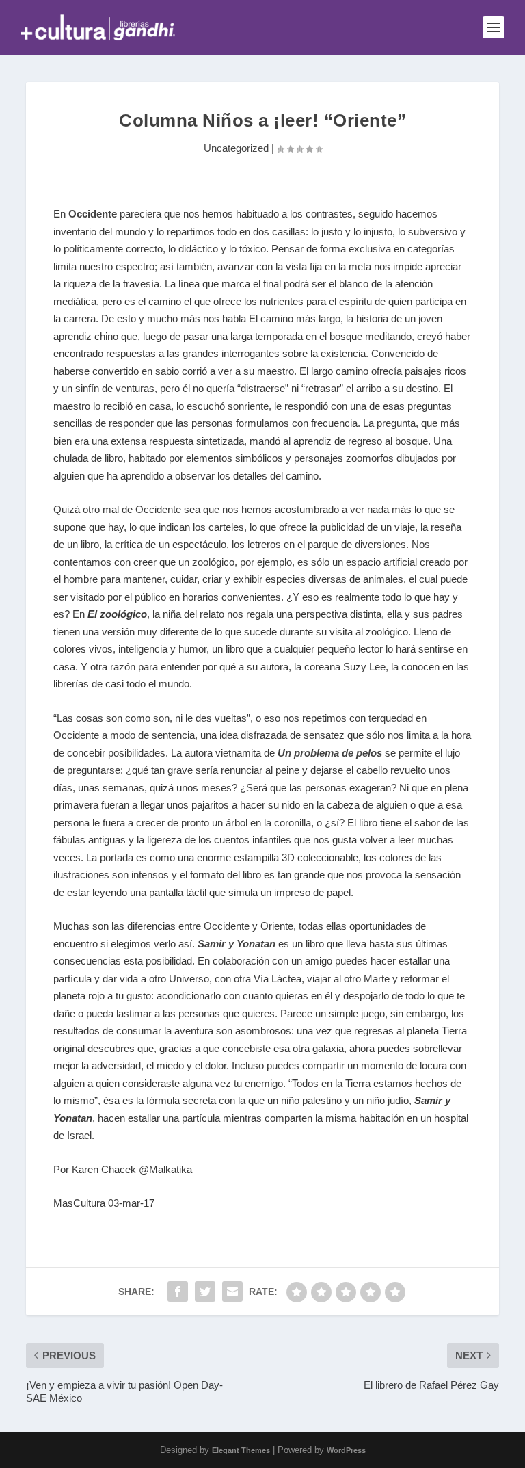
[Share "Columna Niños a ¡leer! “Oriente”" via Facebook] (177, 1291)
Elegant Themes (241, 1450)
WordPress (346, 1450)
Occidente (94, 214)
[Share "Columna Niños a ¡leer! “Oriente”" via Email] (232, 1291)
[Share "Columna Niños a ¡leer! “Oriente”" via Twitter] (205, 1291)
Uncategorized (236, 148)
